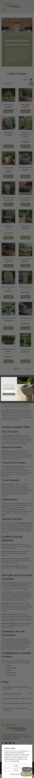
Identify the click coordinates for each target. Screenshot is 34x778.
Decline (16, 770)
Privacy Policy (15, 761)
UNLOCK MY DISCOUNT (8, 394)
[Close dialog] (32, 378)
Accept (16, 765)
